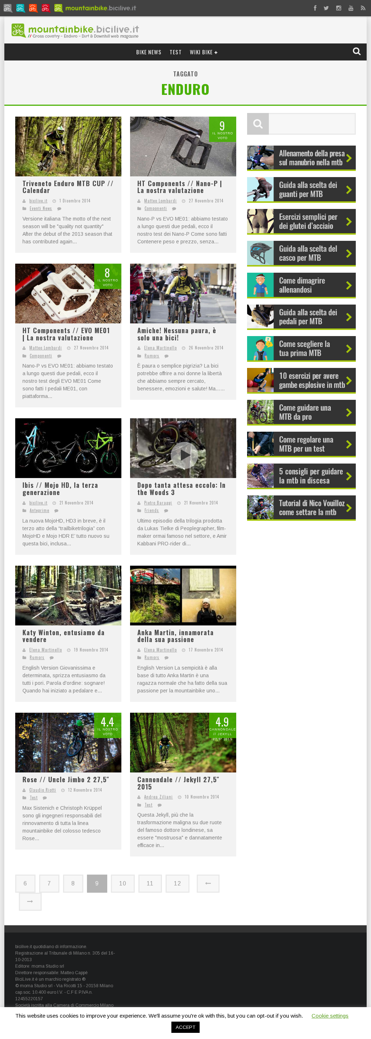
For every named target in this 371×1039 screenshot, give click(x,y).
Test (176, 52)
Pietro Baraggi (158, 503)
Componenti (156, 208)
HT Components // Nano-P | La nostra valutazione (179, 187)
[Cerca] (357, 51)
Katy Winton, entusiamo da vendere (63, 636)
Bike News (149, 52)
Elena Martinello (160, 348)
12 (177, 883)
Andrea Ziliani (158, 797)
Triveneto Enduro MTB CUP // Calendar (68, 187)
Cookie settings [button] (330, 1016)
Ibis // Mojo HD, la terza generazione (60, 488)
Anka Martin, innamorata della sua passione (175, 636)
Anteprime (39, 510)
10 (122, 883)
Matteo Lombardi (160, 201)
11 (150, 883)
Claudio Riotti (42, 790)
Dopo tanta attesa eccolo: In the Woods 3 (181, 488)
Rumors (152, 356)
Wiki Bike (201, 52)
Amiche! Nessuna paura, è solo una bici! (176, 334)
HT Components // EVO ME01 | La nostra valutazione (66, 334)
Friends (152, 510)
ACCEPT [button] (185, 1027)
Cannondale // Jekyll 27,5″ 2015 (178, 783)
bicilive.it (38, 201)
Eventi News (41, 208)
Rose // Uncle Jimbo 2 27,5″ (65, 779)
